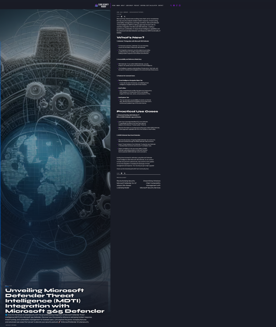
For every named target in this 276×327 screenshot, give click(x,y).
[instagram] (180, 5)
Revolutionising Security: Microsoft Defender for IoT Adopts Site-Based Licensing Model (126, 184)
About (123, 5)
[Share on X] (125, 16)
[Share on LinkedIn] (121, 16)
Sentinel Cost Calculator (148, 5)
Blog (118, 5)
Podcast (136, 5)
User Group (129, 5)
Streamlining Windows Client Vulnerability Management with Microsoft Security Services (150, 184)
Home (114, 5)
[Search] (171, 5)
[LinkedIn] (174, 5)
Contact (160, 5)
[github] (177, 5)
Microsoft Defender (11, 325)
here (147, 169)
